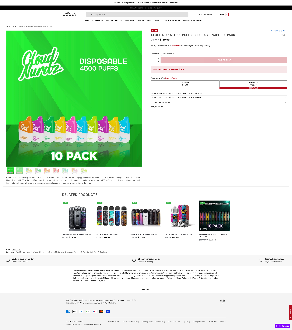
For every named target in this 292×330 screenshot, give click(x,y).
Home (8, 26)
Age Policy (186, 322)
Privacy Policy (160, 322)
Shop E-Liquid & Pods (192, 20)
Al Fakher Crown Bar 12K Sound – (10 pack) (213, 235)
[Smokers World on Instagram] (222, 301)
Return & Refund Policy (131, 322)
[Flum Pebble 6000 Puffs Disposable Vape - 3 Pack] (282, 35)
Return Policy (157, 107)
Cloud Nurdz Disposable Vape (26, 252)
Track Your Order (114, 322)
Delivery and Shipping (160, 102)
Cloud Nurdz (16, 249)
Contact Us (213, 322)
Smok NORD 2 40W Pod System (143, 234)
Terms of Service (174, 322)
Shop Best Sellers (133, 20)
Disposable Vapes (92, 20)
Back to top (146, 289)
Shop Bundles (171, 20)
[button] (224, 14)
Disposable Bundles (56, 252)
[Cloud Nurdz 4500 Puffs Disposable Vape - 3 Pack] (284, 35)
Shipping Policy (147, 322)
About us (223, 322)
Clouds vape (43, 252)
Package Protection (200, 322)
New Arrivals (153, 20)
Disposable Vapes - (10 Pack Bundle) (79, 252)
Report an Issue (291, 312)
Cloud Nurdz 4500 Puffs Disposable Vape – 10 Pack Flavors (176, 98)
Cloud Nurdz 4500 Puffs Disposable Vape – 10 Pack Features (176, 93)
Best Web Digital (95, 324)
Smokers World (77, 321)
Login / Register (204, 14)
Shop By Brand (112, 20)
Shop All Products (100, 252)
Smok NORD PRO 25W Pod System (76, 234)
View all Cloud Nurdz (279, 31)
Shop (14, 26)
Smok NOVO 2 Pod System (107, 234)
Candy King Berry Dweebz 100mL (179, 234)
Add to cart (224, 60)
